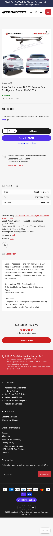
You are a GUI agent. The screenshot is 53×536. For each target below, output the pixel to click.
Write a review (26, 340)
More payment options (26, 143)
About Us (6, 436)
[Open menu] (48, 12)
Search (5, 433)
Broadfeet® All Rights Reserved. (21, 512)
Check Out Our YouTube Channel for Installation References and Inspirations (26, 3)
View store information (17, 165)
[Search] (31, 12)
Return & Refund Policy (11, 439)
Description (11, 254)
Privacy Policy (8, 443)
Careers (5, 452)
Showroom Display (10, 420)
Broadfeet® (7, 83)
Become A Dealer (9, 417)
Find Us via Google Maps (12, 446)
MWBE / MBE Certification (13, 449)
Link (13, 235)
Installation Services (13, 404)
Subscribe (44, 474)
